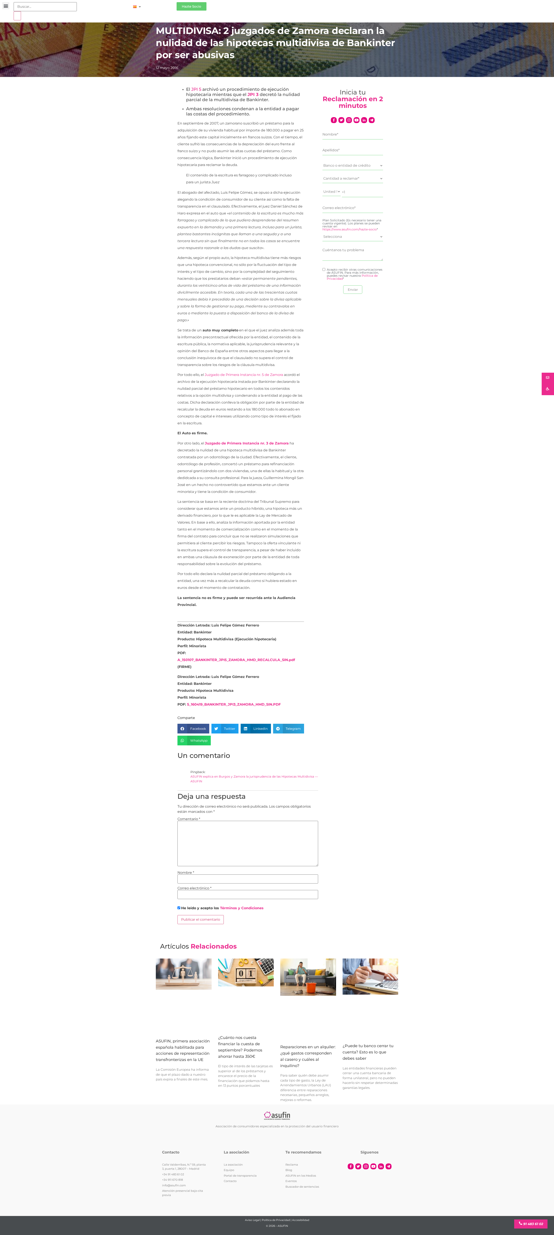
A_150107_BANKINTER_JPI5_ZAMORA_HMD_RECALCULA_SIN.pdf (236, 660)
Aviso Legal (252, 1220)
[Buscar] (17, 15)
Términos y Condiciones (242, 908)
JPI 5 (196, 89)
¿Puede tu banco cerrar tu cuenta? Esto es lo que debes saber (368, 1052)
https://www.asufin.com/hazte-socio (349, 229)
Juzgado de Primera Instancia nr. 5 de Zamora (244, 375)
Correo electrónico (194, 888)
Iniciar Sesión (161, 5)
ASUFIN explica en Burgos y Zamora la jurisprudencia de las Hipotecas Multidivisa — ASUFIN (254, 779)
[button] (5, 5)
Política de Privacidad (276, 1220)
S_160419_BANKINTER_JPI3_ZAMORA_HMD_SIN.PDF (234, 704)
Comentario (188, 819)
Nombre (185, 872)
